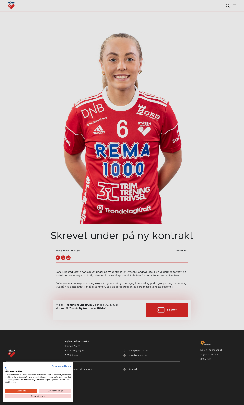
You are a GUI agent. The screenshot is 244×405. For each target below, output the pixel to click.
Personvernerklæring (61, 366)
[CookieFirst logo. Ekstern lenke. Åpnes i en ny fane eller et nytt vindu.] (6, 368)
